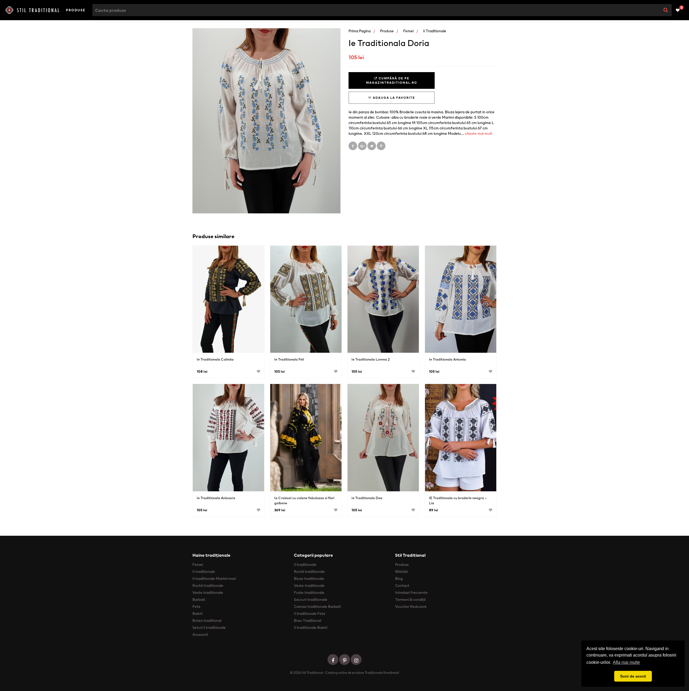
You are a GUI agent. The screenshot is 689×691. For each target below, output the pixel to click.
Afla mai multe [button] (626, 662)
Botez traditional (206, 620)
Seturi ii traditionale (209, 627)
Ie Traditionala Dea (366, 497)
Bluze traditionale (309, 578)
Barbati (198, 599)
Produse (76, 10)
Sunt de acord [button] (633, 676)
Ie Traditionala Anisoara (216, 497)
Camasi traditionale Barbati (317, 606)
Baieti (197, 613)
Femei (408, 31)
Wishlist (401, 571)
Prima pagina (360, 31)
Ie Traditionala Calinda (215, 359)
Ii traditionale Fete (309, 613)
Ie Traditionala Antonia (447, 359)
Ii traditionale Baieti (310, 627)
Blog (399, 578)
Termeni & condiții (410, 599)
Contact (402, 585)
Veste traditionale (207, 592)
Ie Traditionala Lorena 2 (370, 359)
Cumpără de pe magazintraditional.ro (391, 80)
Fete (196, 606)
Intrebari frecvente (411, 592)
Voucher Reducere (411, 606)
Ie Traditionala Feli (289, 359)
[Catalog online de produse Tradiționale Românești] (32, 10)
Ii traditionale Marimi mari (214, 578)
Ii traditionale (434, 31)
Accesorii (200, 634)
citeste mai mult (478, 133)
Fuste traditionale (309, 592)
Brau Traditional (307, 620)
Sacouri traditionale (310, 599)
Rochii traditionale (207, 585)
